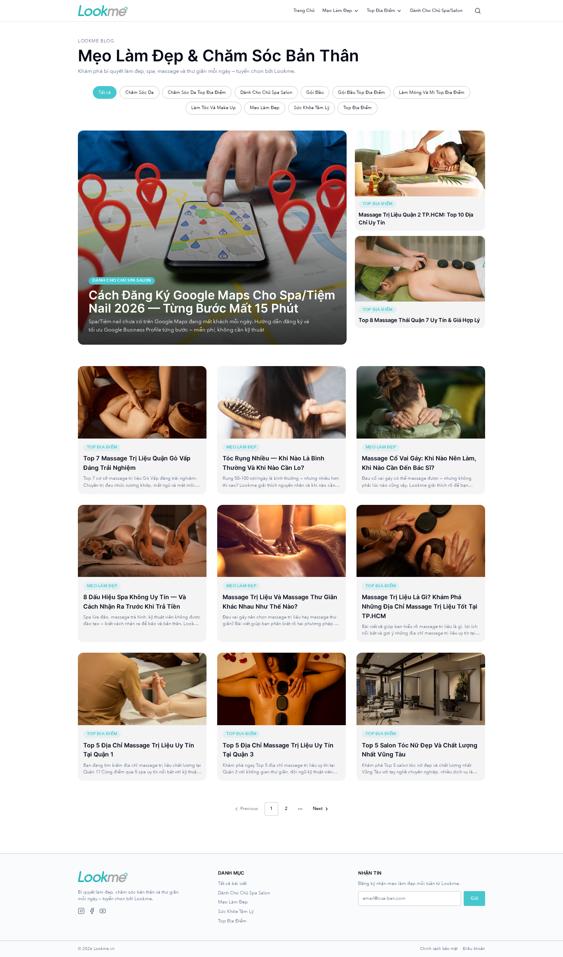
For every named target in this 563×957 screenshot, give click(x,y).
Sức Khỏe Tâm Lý (311, 108)
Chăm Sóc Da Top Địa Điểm (197, 92)
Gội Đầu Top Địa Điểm (361, 92)
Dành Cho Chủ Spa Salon (266, 92)
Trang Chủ (303, 10)
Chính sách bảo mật (438, 949)
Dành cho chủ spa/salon (436, 10)
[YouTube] (102, 911)
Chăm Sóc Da (139, 92)
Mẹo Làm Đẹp (264, 108)
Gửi (475, 898)
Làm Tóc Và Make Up (213, 108)
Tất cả (105, 92)
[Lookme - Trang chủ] (103, 11)
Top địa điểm (381, 10)
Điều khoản (474, 949)
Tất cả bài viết (232, 883)
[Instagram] (81, 911)
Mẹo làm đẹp (337, 10)
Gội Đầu (315, 92)
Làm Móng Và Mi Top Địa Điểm (431, 92)
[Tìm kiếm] (477, 10)
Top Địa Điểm (357, 108)
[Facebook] (92, 911)
